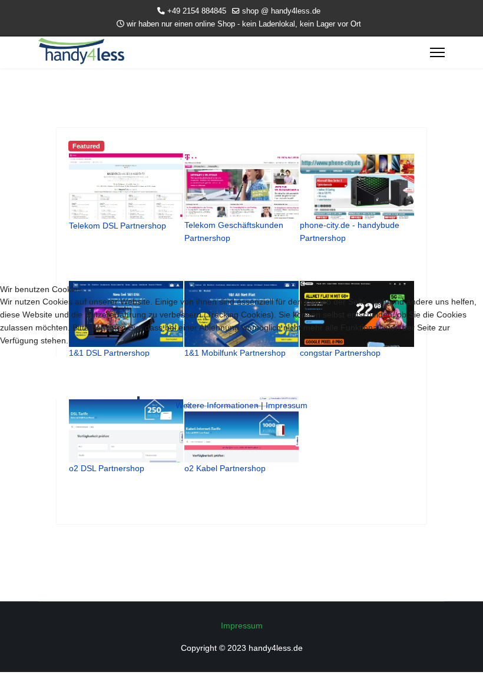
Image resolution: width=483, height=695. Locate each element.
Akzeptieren (69, 378)
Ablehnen (199, 378)
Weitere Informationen (217, 405)
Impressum (286, 405)
